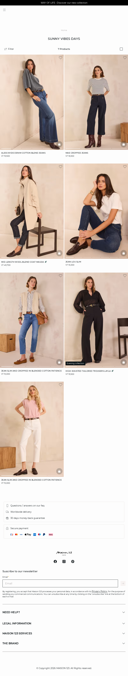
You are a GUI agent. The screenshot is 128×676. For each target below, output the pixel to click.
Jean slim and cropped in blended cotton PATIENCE (31, 371)
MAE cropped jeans (77, 153)
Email (5, 577)
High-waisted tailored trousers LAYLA (88, 371)
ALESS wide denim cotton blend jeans (23, 153)
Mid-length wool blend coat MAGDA (22, 262)
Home (64, 30)
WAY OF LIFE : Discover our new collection (64, 2)
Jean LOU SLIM (73, 262)
